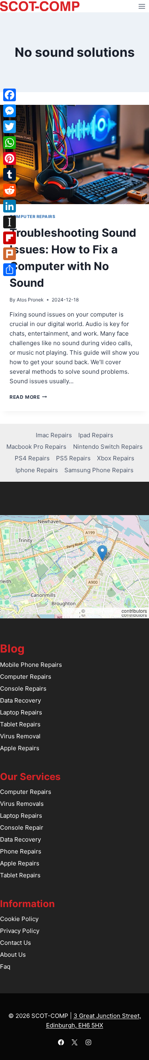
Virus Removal (20, 736)
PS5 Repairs (73, 458)
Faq (5, 966)
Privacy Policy (19, 930)
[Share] (9, 270)
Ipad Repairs (95, 435)
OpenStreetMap (103, 610)
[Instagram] (88, 1042)
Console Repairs (23, 688)
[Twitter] (9, 127)
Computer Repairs (32, 216)
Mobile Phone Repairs (31, 664)
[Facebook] (61, 1042)
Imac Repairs (54, 435)
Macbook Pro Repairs (36, 446)
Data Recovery (20, 700)
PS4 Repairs (32, 458)
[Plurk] (9, 254)
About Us (13, 954)
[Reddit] (9, 190)
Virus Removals (22, 803)
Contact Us (15, 942)
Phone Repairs (20, 851)
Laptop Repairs (21, 712)
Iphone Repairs (36, 470)
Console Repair (21, 827)
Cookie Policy (19, 919)
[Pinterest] (9, 158)
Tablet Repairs (20, 724)
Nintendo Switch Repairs (108, 446)
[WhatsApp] (9, 143)
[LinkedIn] (9, 206)
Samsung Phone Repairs (99, 470)
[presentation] (74, 154)
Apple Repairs (19, 748)
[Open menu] (141, 6)
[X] (75, 1042)
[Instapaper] (9, 222)
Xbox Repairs (115, 458)
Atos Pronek (30, 300)
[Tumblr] (9, 174)
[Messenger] (9, 111)
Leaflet (71, 610)
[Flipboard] (9, 238)
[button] (102, 553)
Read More (28, 397)
